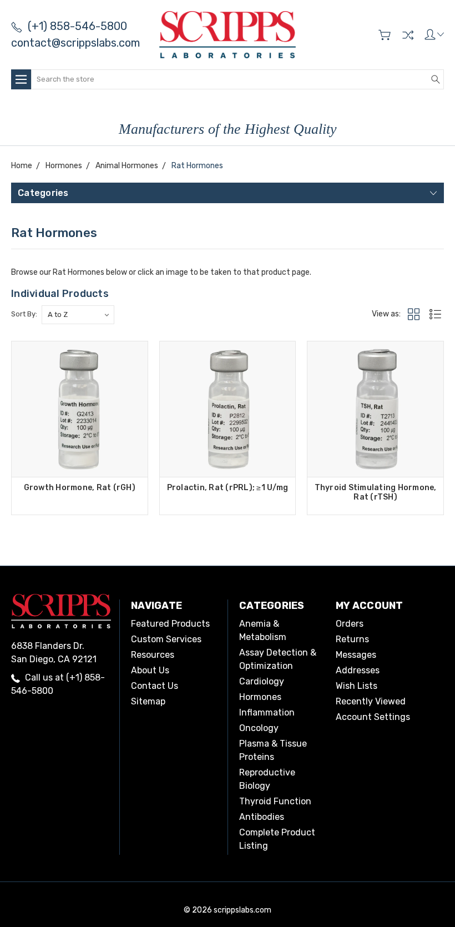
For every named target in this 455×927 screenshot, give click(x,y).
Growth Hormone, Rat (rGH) (79, 487)
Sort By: (24, 314)
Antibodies (261, 817)
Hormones (260, 697)
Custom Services (166, 639)
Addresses (358, 670)
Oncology (259, 728)
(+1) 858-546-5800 (77, 26)
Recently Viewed (371, 701)
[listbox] (78, 314)
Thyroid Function (275, 801)
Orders (349, 623)
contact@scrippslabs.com (75, 42)
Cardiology (261, 681)
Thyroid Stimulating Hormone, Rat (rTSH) (376, 492)
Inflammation (267, 712)
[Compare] (408, 35)
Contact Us (154, 686)
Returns (352, 639)
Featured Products (170, 623)
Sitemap (148, 701)
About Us (150, 670)
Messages (356, 654)
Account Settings (373, 717)
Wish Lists (356, 686)
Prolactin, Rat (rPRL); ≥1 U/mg (228, 487)
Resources (152, 654)
